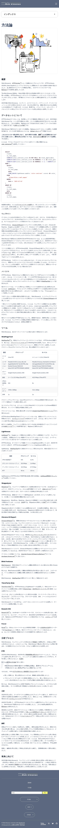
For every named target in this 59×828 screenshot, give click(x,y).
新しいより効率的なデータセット (36, 712)
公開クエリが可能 (19, 125)
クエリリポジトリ (26, 716)
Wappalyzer (6, 483)
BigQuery (4, 89)
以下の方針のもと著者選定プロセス (23, 671)
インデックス (10, 14)
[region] (29, 174)
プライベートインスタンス (18, 342)
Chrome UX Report (17, 225)
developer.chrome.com (8, 556)
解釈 (3, 723)
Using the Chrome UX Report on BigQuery (33, 554)
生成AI (21, 659)
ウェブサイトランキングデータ (40, 535)
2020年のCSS (45, 627)
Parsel (4, 624)
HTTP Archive (16, 83)
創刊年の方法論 (11, 662)
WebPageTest (46, 281)
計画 (3, 651)
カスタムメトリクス (18, 418)
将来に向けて (8, 756)
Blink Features (7, 561)
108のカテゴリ (46, 489)
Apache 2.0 (22, 822)
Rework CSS (6, 609)
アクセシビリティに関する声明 (10, 824)
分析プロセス (8, 638)
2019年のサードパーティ (40, 589)
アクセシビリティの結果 (24, 204)
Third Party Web (8, 583)
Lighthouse (11, 289)
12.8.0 (24, 445)
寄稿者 (35, 642)
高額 (39, 134)
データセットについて (12, 115)
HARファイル (8, 426)
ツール (49, 291)
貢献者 (29, 782)
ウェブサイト (6, 214)
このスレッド (49, 617)
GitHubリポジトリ (35, 131)
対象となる (35, 541)
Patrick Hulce (27, 589)
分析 (3, 691)
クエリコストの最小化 (39, 136)
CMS (22, 502)
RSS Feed (22, 824)
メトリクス (5, 271)
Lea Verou (8, 630)
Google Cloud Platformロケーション (43, 411)
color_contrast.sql (7, 144)
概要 (4, 79)
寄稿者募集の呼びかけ (32, 654)
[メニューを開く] (56, 3)
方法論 (29, 787)
